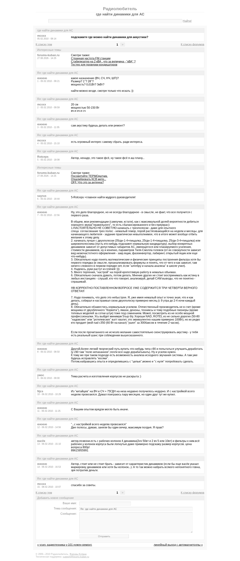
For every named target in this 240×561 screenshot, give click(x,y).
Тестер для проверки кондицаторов (94, 64)
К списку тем (44, 44)
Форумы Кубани (78, 554)
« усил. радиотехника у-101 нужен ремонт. (64, 544)
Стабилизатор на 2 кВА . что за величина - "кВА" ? (103, 61)
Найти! (187, 20)
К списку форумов (192, 44)
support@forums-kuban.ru (76, 556)
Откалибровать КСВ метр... (88, 179)
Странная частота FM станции (91, 58)
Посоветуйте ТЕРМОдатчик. (89, 176)
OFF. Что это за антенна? (87, 182)
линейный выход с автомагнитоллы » (178, 544)
